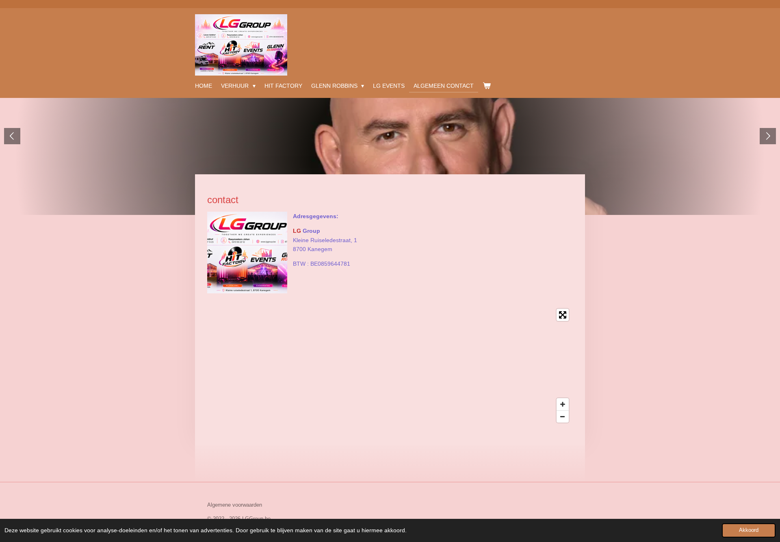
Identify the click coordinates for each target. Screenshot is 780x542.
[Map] (390, 366)
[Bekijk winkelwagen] (486, 86)
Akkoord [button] (748, 530)
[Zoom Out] (563, 416)
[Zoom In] (563, 404)
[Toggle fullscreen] (563, 315)
